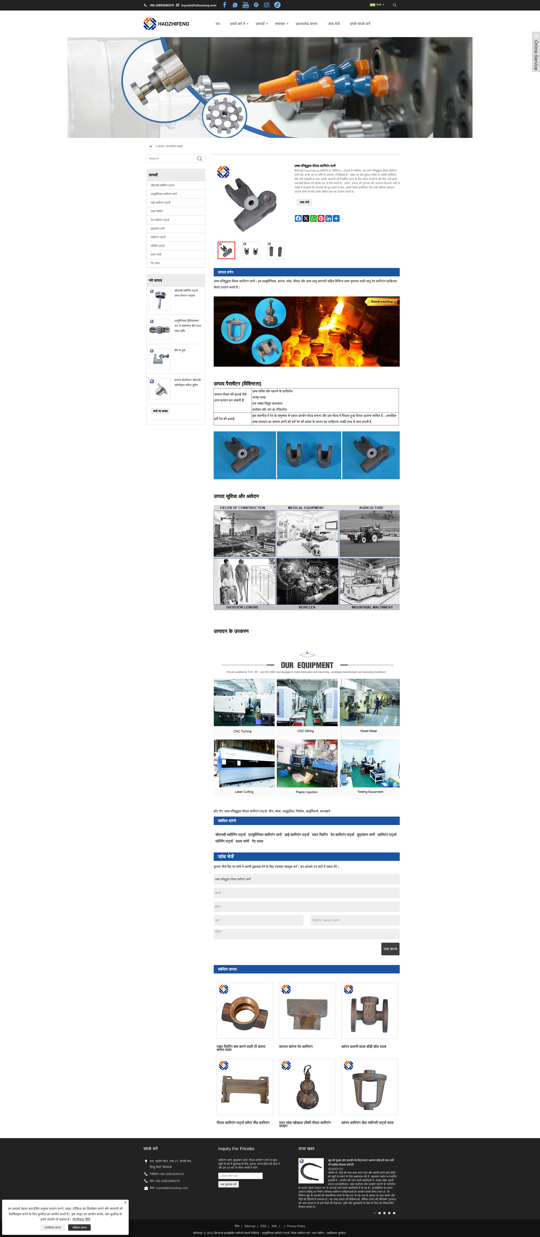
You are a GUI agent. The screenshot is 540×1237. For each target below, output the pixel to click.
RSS (263, 1226)
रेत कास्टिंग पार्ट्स (174, 146)
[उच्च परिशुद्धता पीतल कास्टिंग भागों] (226, 250)
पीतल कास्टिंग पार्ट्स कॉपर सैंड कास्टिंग (243, 1123)
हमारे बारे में (237, 24)
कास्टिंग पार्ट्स (158, 237)
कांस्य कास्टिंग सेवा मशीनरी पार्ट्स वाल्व (368, 1123)
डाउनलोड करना (306, 24)
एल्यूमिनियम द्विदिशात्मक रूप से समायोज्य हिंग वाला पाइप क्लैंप (187, 325)
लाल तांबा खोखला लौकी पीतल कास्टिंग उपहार (305, 1124)
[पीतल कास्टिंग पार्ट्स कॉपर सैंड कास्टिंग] (245, 1087)
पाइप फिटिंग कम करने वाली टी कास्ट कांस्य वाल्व (241, 1048)
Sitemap (249, 1226)
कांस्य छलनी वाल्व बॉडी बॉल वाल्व (364, 1047)
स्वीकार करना (79, 1227)
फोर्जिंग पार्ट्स (157, 246)
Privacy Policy (296, 1226)
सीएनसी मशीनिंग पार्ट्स (162, 185)
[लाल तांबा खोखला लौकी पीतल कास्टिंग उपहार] (307, 1087)
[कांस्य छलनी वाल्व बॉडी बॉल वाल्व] (369, 1011)
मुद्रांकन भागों (158, 228)
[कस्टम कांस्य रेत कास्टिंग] (307, 1011)
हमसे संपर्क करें (360, 24)
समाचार (280, 24)
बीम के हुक (179, 350)
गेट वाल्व (155, 263)
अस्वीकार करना (53, 1227)
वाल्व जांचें (156, 254)
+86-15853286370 (171, 1174)
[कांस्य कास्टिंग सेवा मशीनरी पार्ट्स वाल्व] (369, 1087)
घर (218, 24)
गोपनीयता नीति (81, 1219)
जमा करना (390, 949)
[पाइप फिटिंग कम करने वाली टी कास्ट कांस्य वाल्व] (245, 1011)
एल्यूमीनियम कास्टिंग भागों (164, 194)
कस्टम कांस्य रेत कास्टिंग (296, 1047)
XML (274, 1226)
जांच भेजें (334, 24)
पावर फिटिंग (157, 211)
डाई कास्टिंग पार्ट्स (160, 202)
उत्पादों (260, 24)
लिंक (237, 1226)
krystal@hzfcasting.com (198, 5)
